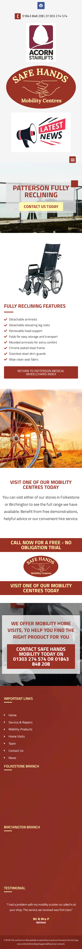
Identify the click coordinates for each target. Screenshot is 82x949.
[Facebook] (41, 5)
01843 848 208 (33, 15)
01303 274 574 (56, 15)
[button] (72, 159)
